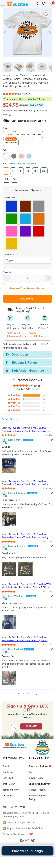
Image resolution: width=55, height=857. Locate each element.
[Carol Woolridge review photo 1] (9, 622)
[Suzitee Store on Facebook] (22, 841)
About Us (7, 766)
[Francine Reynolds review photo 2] (25, 568)
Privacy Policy (36, 777)
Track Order (9, 783)
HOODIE (37, 134)
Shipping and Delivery (40, 783)
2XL (36, 171)
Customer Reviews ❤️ (40, 766)
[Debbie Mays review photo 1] (9, 465)
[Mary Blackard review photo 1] (9, 678)
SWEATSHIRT (11, 142)
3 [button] (28, 694)
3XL (44, 171)
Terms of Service (11, 789)
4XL (6, 179)
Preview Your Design (27, 851)
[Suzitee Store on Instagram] (27, 841)
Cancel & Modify (37, 789)
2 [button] (23, 694)
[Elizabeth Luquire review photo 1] (9, 518)
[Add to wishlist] (45, 14)
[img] (8, 435)
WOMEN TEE (23, 134)
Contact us (8, 772)
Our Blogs (8, 795)
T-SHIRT (8, 134)
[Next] (49, 33)
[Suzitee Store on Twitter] (33, 841)
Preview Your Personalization (27, 288)
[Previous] (5, 33)
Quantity (7, 272)
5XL (14, 179)
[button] (10, 93)
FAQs (32, 772)
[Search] (37, 3)
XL (28, 171)
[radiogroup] (27, 225)
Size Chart (8, 777)
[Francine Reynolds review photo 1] (9, 568)
